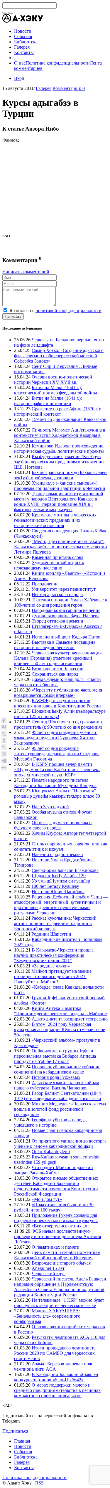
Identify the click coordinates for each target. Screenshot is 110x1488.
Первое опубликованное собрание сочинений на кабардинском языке (57, 1069)
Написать (13, 316)
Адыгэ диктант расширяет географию (70, 1018)
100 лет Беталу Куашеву (55, 886)
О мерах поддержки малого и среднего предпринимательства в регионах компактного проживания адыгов (57, 1390)
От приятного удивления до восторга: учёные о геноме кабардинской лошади (61, 1143)
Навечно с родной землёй (57, 854)
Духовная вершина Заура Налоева (65, 615)
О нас (20, 62)
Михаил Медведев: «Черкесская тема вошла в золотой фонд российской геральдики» (60, 1109)
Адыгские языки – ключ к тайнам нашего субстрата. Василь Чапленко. (56, 1085)
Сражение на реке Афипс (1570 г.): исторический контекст (57, 411)
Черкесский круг (48, 1273)
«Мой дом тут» (47, 1199)
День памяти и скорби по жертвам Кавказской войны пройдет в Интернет (57, 1255)
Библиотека (26, 1456)
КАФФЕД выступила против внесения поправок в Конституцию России (57, 703)
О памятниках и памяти (55, 1247)
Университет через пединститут (63, 589)
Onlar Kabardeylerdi (51, 1151)
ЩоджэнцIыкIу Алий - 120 (59, 875)
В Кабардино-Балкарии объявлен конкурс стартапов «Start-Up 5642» (56, 1377)
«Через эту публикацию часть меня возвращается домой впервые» (58, 692)
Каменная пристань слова (57, 557)
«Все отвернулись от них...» (59, 1225)
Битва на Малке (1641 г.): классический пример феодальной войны (55, 390)
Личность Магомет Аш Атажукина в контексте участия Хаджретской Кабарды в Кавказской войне (59, 435)
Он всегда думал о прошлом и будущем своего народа (53, 825)
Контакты (24, 1467)
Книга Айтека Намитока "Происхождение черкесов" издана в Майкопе (60, 1011)
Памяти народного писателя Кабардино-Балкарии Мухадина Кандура (55, 783)
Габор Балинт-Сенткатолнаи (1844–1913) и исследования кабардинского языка (58, 1096)
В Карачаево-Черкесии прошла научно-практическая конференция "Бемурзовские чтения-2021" (54, 955)
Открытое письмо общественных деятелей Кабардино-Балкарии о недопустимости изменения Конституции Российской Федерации (56, 1186)
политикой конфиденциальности (68, 310)
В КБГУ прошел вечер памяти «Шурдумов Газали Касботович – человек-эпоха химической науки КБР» (57, 769)
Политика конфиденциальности (58, 62)
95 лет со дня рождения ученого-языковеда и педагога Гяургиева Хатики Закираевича (55, 737)
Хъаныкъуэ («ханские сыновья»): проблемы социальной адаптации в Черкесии (59, 485)
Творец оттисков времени (57, 620)
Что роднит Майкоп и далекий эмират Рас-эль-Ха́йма (53, 1170)
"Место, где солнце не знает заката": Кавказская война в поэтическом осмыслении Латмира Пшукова (60, 546)
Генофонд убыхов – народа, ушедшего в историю (50, 1122)
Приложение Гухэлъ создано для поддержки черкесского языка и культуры (56, 1218)
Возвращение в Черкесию (57, 668)
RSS (39, 1482)
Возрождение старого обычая (61, 1262)
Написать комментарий (25, 271)
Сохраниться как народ (55, 673)
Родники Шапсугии (51, 933)
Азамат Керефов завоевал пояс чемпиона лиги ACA (53, 1366)
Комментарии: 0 (69, 88)
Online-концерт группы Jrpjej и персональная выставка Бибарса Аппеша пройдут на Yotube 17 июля (55, 1056)
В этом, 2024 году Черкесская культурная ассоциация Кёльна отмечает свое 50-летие (59, 1029)
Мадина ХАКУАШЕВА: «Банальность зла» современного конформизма (47, 1316)
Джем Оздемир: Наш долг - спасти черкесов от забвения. (57, 682)
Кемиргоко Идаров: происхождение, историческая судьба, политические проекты (59, 448)
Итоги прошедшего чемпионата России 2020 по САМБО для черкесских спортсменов (55, 1353)
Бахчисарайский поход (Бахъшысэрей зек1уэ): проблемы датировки (60, 475)
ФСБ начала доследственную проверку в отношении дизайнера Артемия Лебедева (57, 1236)
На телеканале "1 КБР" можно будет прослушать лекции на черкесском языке (59, 1303)
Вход (19, 78)
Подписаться (15, 1430)
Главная (22, 1440)
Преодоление (45, 583)
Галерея (43, 88)
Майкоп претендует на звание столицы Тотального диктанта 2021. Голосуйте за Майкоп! (53, 976)
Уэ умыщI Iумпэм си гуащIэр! (62, 880)
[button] (44, 21)
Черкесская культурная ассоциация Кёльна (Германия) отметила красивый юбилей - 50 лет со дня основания (57, 658)
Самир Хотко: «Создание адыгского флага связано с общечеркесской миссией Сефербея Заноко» (59, 355)
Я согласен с (55, 310)
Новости (22, 1446)
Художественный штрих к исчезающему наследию (49, 565)
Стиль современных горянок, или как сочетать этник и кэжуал (60, 846)
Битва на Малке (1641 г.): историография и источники (48, 401)
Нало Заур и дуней (50, 806)
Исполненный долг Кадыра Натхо (66, 636)
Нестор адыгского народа (57, 594)
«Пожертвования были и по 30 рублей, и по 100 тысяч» (54, 1207)
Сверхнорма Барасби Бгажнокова (65, 870)
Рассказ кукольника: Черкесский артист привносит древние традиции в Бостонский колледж (55, 923)
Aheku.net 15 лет (48, 1268)
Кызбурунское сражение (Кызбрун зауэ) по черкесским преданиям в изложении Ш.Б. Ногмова (59, 462)
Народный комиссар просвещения (66, 610)
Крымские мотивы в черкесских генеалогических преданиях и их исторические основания (55, 520)
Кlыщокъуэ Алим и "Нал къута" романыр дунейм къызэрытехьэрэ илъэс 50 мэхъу (57, 796)
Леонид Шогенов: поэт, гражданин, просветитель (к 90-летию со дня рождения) (58, 724)
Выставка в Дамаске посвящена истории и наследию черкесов (54, 645)
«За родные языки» (51, 965)
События (23, 1451)
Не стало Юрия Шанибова (58, 891)
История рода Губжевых (56, 1077)
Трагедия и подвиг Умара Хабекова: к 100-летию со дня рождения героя (60, 602)
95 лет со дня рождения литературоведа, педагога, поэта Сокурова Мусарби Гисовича (56, 753)
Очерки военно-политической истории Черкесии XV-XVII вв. (53, 379)
